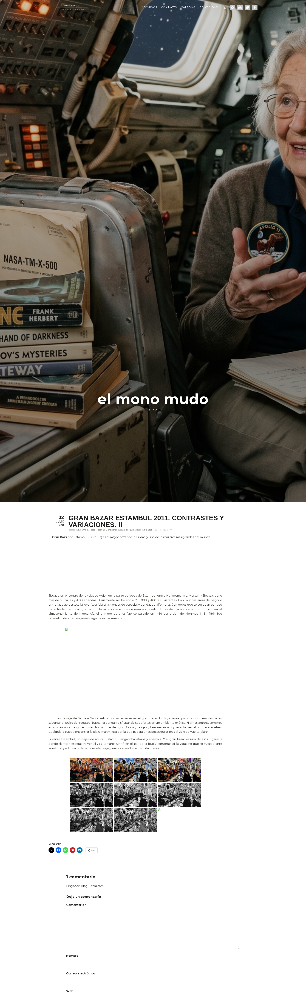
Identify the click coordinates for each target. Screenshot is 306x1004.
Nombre (72, 955)
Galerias (188, 7)
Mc (159, 529)
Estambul (83, 529)
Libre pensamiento (115, 529)
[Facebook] (254, 7)
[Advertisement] (135, 567)
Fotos (92, 529)
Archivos (149, 7)
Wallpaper (147, 529)
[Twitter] (247, 7)
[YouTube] (240, 7)
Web (69, 991)
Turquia (130, 529)
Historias (100, 529)
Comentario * (76, 905)
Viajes (138, 529)
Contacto (169, 7)
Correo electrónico (80, 973)
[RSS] (232, 7)
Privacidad (209, 7)
